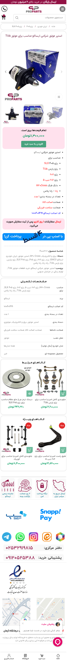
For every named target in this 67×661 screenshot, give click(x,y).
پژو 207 (41, 259)
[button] (61, 72)
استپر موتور (23, 256)
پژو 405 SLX (17, 26)
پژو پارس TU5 (56, 263)
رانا (47, 263)
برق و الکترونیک (49, 256)
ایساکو (37, 152)
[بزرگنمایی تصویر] (58, 96)
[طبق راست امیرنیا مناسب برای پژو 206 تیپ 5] (50, 437)
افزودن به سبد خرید (33, 144)
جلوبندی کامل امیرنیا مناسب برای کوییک (16, 458)
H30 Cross (35, 256)
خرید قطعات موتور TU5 (19, 268)
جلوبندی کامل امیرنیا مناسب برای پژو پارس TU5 (50, 401)
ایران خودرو (42, 26)
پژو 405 (29, 26)
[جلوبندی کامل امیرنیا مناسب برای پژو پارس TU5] (50, 381)
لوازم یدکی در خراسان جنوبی (50, 271)
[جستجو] (17, 17)
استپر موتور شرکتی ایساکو (43, 268)
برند (47, 259)
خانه (53, 26)
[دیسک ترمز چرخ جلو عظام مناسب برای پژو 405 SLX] (17, 381)
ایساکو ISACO (56, 259)
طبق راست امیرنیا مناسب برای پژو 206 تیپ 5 (50, 458)
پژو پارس (11, 259)
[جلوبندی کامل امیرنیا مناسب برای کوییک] (17, 437)
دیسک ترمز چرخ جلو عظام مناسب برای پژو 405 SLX (16, 401)
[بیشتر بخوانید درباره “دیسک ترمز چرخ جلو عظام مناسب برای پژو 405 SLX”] (29, 393)
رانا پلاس (37, 263)
